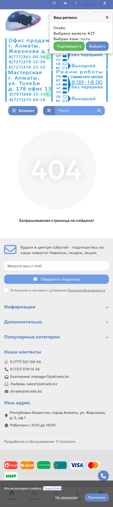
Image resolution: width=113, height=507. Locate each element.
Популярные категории (32, 337)
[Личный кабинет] (105, 3)
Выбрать (97, 46)
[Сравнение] (65, 3)
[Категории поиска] (49, 110)
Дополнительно (23, 322)
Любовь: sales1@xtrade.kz (33, 384)
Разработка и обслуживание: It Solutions (39, 441)
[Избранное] (54, 3)
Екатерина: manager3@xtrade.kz (39, 376)
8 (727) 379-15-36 (25, 369)
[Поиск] (99, 110)
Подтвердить (69, 46)
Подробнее (52, 488)
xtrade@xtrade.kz (26, 391)
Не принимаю (66, 497)
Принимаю (97, 497)
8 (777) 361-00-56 (25, 361)
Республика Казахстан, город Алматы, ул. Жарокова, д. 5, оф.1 (58, 415)
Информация (19, 307)
